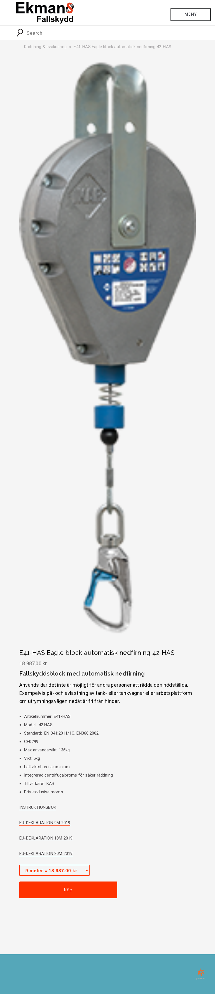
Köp (68, 889)
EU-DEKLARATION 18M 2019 (46, 838)
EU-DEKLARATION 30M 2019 (46, 853)
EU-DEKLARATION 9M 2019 (44, 822)
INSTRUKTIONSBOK (37, 807)
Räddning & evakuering (45, 46)
